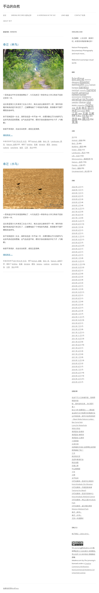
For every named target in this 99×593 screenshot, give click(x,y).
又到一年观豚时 (78, 518)
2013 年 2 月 (76, 311)
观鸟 (48, 144)
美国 (74, 119)
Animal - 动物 (36, 141)
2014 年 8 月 (76, 270)
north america (80, 92)
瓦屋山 (78, 115)
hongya (75, 87)
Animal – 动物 (77, 140)
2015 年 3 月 (76, 252)
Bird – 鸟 (75, 143)
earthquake (78, 84)
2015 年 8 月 (76, 242)
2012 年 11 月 (77, 317)
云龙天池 (75, 444)
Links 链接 (65, 15)
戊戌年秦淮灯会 (78, 459)
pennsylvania (76, 97)
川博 (73, 475)
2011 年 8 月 (76, 345)
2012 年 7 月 (76, 326)
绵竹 (91, 116)
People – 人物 (77, 165)
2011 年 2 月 (76, 354)
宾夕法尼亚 (81, 111)
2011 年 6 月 (76, 348)
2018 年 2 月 (76, 205)
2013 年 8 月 (76, 298)
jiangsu (54, 144)
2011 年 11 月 (77, 335)
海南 (80, 113)
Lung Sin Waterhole (79, 425)
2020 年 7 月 (76, 190)
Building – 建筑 (77, 146)
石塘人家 (75, 465)
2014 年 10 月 (77, 267)
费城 (91, 119)
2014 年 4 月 (76, 280)
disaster (84, 82)
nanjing (91, 90)
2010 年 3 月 (76, 382)
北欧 (73, 108)
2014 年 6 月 (76, 273)
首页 (4, 15)
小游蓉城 (75, 441)
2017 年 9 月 (76, 211)
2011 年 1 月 (76, 357)
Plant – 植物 (76, 168)
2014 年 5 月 (76, 276)
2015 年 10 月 (77, 239)
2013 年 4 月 (76, 307)
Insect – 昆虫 (76, 149)
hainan (92, 84)
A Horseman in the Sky (46, 15)
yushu (89, 105)
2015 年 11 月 (77, 236)
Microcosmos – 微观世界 (81, 159)
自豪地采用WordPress (11, 588)
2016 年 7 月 (76, 227)
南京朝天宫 (76, 456)
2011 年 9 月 (76, 342)
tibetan (82, 102)
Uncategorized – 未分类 (81, 171)
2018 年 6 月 (76, 199)
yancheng (14, 147)
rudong (6, 147)
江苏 (26, 147)
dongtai (42, 144)
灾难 (85, 113)
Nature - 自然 (11, 144)
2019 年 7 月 (76, 193)
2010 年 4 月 (76, 379)
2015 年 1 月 (76, 258)
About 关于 (7, 21)
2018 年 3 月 (76, 202)
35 (73, 137)
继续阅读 (8, 135)
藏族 (80, 119)
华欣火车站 (76, 428)
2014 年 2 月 (76, 286)
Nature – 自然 (77, 162)
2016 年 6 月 (76, 230)
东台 (31, 147)
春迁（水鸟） (11, 164)
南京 (84, 108)
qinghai (77, 99)
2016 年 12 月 (77, 221)
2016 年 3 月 (76, 233)
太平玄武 (75, 478)
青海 (75, 122)
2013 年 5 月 (76, 304)
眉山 (87, 115)
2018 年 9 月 (76, 196)
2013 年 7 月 (76, 301)
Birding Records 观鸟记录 (21, 15)
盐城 (35, 144)
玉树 (91, 113)
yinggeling (81, 105)
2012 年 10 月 (77, 320)
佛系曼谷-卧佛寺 (78, 431)
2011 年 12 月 (77, 332)
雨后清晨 (75, 462)
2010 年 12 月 (77, 360)
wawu (74, 105)
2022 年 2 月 (76, 187)
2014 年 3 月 (76, 283)
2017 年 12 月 (77, 208)
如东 (21, 147)
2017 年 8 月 (76, 215)
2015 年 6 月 (76, 245)
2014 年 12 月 (77, 261)
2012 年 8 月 (76, 323)
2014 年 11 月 (77, 264)
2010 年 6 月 (76, 372)
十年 (73, 472)
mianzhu (83, 90)
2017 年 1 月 (76, 218)
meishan (75, 90)
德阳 (87, 110)
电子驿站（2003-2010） (81, 534)
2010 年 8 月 (76, 366)
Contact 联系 (80, 15)
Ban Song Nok (77, 422)
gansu (87, 85)
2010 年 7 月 (76, 369)
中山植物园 (76, 469)
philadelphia (86, 97)
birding (29, 144)
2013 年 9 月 (76, 295)
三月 (73, 453)
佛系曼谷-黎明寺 (78, 434)
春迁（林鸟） (11, 44)
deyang (75, 82)
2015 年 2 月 (76, 255)
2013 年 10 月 (77, 292)
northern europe (79, 95)
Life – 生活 (76, 156)
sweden (75, 102)
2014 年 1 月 (76, 289)
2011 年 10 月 (77, 338)
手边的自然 (11, 6)
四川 (91, 108)
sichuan (87, 99)
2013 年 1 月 (76, 314)
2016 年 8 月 (76, 224)
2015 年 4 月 (76, 249)
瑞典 (73, 115)
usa (88, 102)
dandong (88, 79)
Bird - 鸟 (46, 141)
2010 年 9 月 (76, 363)
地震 (74, 110)
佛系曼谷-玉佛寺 (78, 438)
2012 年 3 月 (76, 329)
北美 (78, 108)
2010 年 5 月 (76, 376)
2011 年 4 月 (76, 351)
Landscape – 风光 (78, 153)
